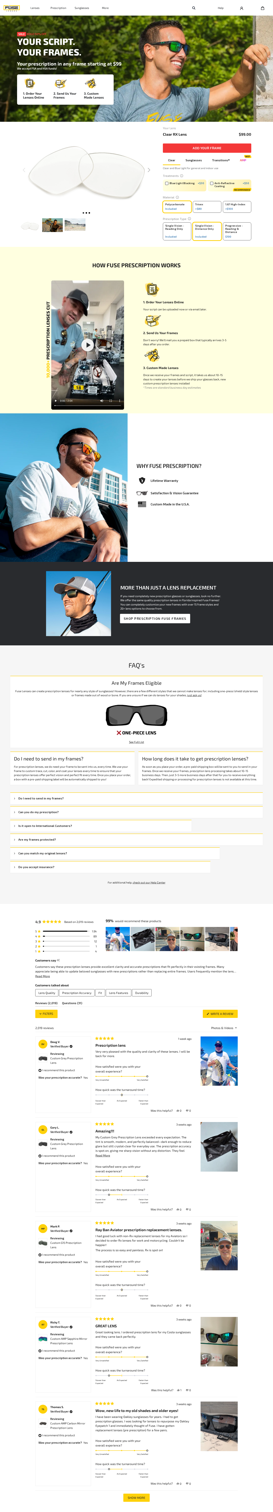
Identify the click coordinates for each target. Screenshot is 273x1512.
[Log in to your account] (241, 7)
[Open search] (193, 7)
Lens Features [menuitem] (118, 993)
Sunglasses (82, 7)
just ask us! (194, 695)
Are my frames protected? (37, 839)
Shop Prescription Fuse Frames (155, 618)
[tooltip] (58, 960)
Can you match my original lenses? (42, 853)
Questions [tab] (72, 1004)
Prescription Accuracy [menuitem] (76, 993)
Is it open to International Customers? (45, 825)
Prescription (58, 7)
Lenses (35, 7)
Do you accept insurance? (36, 867)
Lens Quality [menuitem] (46, 993)
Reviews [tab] (46, 1004)
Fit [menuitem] (100, 993)
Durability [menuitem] (141, 993)
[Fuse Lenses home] (11, 7)
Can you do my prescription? (38, 812)
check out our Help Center (149, 882)
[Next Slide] (235, 939)
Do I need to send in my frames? (41, 798)
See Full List (136, 742)
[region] (172, 939)
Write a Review (224, 1015)
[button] (149, 170)
